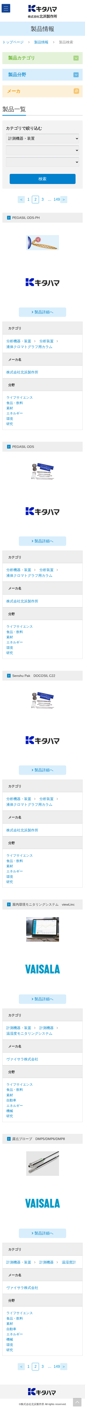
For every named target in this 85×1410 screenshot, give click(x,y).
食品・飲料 (14, 403)
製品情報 (41, 42)
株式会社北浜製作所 (22, 372)
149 (57, 199)
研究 (9, 424)
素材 (9, 408)
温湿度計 (69, 1262)
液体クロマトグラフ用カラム (29, 347)
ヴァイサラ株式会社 (22, 1059)
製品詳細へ (43, 312)
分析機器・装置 (18, 341)
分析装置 (46, 341)
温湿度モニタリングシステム (29, 1033)
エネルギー (14, 413)
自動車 (11, 1100)
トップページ (13, 42)
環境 (9, 419)
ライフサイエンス (19, 397)
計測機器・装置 (18, 1028)
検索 (42, 179)
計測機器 (46, 1028)
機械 (9, 1111)
